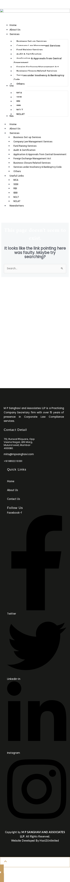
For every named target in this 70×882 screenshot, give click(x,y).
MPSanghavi (7, 2)
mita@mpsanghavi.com (19, 454)
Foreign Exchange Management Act (32, 158)
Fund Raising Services (25, 146)
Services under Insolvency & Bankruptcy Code (37, 167)
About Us (15, 128)
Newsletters (17, 205)
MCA (15, 180)
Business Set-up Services (27, 137)
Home (13, 124)
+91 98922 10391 (35, 351)
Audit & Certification (24, 150)
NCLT (16, 197)
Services (14, 132)
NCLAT (17, 201)
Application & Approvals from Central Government (39, 154)
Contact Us (35, 215)
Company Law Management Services (32, 141)
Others (17, 171)
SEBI (15, 184)
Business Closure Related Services (32, 163)
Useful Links (17, 175)
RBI (15, 188)
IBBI (15, 192)
